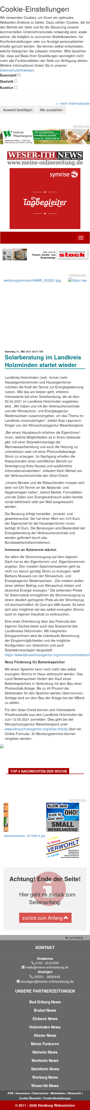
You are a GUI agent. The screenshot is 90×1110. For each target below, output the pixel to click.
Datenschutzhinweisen (17, 70)
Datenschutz (40, 1093)
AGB (10, 1093)
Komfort (6, 87)
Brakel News (45, 1010)
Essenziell (8, 75)
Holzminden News (45, 1027)
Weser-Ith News (45, 1085)
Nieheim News (45, 1052)
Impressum (23, 1093)
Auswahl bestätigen (18, 109)
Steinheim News (45, 1069)
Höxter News (45, 1035)
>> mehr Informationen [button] (72, 103)
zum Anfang (75, 938)
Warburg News (45, 1077)
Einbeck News (45, 1018)
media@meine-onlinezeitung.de (47, 967)
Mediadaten (58, 1093)
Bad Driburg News (45, 1002)
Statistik (6, 81)
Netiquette (74, 1093)
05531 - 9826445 (47, 976)
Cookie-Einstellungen (57, 1098)
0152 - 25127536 (47, 963)
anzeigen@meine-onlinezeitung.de (47, 981)
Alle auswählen (51, 109)
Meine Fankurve (45, 1043)
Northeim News (45, 1060)
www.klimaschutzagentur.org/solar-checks (36, 728)
